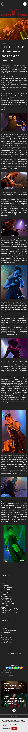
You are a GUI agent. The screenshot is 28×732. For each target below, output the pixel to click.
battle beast (10, 675)
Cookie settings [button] (6, 728)
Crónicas (4, 43)
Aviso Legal (14, 716)
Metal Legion (6, 670)
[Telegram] (18, 667)
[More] (21, 667)
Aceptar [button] (14, 728)
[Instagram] (12, 667)
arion (3, 675)
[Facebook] (6, 667)
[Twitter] (9, 667)
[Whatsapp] (15, 667)
